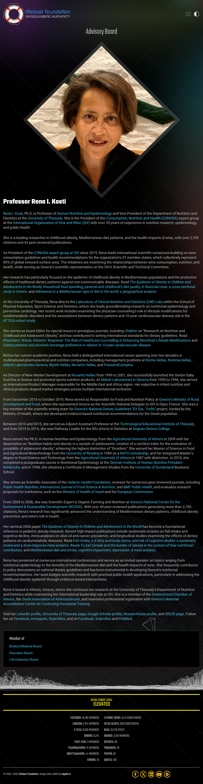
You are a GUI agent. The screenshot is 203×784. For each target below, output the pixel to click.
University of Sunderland (154, 467)
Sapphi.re (66, 774)
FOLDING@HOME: (77, 748)
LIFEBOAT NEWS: (112, 718)
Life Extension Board (23, 659)
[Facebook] (135, 774)
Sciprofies (103, 619)
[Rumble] (167, 774)
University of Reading (83, 453)
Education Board (21, 653)
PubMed (125, 619)
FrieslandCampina (118, 365)
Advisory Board (101, 32)
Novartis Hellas (84, 365)
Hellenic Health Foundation (89, 482)
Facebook (21, 619)
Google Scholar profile (104, 614)
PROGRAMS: (110, 748)
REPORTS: (109, 742)
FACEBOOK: (75, 718)
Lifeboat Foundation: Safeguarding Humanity (91, 14)
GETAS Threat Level (101, 703)
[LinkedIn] (151, 774)
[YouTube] (159, 774)
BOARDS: (108, 736)
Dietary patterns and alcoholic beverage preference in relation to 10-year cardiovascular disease (76, 345)
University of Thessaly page (64, 614)
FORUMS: (91, 760)
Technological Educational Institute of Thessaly (157, 424)
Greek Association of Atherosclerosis (51, 599)
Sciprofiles (57, 619)
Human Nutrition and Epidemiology (84, 213)
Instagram (39, 619)
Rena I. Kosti (13, 213)
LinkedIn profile (29, 614)
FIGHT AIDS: (80, 742)
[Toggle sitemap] (188, 14)
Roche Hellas (156, 360)
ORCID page (174, 614)
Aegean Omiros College (151, 429)
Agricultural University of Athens (138, 439)
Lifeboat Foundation (28, 774)
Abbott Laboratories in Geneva (125, 380)
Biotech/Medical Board (25, 646)
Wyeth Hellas (59, 365)
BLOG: (107, 730)
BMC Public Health (138, 487)
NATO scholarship (134, 453)
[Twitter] (143, 774)
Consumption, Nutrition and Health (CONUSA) (142, 218)
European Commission (135, 492)
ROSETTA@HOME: (76, 754)
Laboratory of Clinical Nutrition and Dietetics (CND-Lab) (119, 302)
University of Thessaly (45, 218)
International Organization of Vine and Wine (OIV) (51, 223)
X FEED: (78, 730)
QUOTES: (108, 760)
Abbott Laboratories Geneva (25, 365)
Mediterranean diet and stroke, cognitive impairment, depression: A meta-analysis (93, 550)
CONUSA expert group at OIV (56, 253)
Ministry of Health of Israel (83, 492)
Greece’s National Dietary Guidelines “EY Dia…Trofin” (115, 409)
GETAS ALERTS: (111, 723)
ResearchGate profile (140, 614)
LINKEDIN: (77, 723)
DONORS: (88, 736)
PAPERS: (108, 754)
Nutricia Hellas (179, 360)
